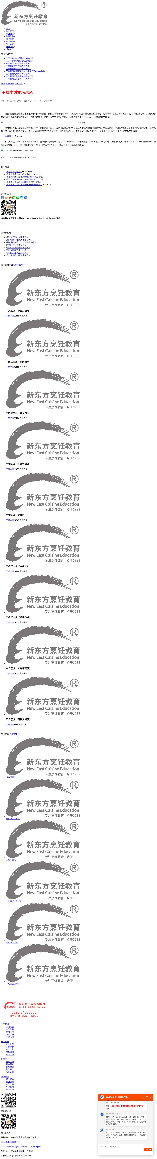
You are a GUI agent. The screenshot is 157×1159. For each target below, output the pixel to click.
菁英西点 (10, 1069)
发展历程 (10, 1037)
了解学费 (10, 1047)
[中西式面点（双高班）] (43, 561)
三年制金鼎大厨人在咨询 (18, 63)
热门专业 (5, 1059)
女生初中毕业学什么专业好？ (19, 174)
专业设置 (10, 34)
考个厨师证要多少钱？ (16, 250)
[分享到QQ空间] (6, 197)
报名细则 (10, 1052)
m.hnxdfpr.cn (36, 1146)
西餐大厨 (10, 1072)
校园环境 (10, 1032)
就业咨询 (10, 1089)
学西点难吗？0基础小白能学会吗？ (21, 179)
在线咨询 (10, 1055)
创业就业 (10, 39)
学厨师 (8, 136)
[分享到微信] (13, 197)
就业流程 (10, 1082)
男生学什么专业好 (14, 172)
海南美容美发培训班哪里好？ (19, 182)
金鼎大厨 (10, 1067)
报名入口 (10, 49)
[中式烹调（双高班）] (43, 510)
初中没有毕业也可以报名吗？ (19, 240)
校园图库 (10, 47)
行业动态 (19, 84)
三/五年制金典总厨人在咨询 (20, 58)
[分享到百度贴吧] (25, 197)
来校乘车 (10, 1044)
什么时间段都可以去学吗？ (18, 255)
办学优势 (10, 1034)
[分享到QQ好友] (21, 197)
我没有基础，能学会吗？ (17, 237)
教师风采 (10, 36)
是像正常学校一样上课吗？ (18, 248)
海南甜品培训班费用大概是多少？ (21, 177)
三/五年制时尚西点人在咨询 (20, 61)
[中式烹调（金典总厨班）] (43, 306)
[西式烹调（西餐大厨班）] (43, 714)
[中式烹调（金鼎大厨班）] (43, 459)
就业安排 (5, 1077)
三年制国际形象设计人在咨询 (20, 79)
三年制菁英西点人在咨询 (18, 66)
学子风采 (10, 44)
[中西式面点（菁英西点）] (43, 408)
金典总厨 (10, 1062)
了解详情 (10, 316)
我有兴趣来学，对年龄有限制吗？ (21, 242)
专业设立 (10, 1049)
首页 (8, 29)
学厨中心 (10, 84)
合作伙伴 (10, 1084)
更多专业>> (18, 265)
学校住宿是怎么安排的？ (17, 253)
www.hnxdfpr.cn (13, 1146)
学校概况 (10, 31)
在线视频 (10, 41)
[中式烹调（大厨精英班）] (43, 663)
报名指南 (5, 1042)
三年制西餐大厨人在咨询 (18, 69)
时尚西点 (10, 1064)
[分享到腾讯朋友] (17, 197)
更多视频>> (14, 734)
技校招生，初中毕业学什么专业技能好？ (24, 185)
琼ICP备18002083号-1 (10, 1142)
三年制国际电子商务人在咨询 (20, 76)
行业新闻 (10, 1087)
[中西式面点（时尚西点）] (43, 357)
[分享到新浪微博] (10, 197)
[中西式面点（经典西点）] (43, 612)
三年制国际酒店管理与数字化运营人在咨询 (26, 71)
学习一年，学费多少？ (16, 245)
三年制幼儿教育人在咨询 (18, 74)
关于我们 (5, 1024)
